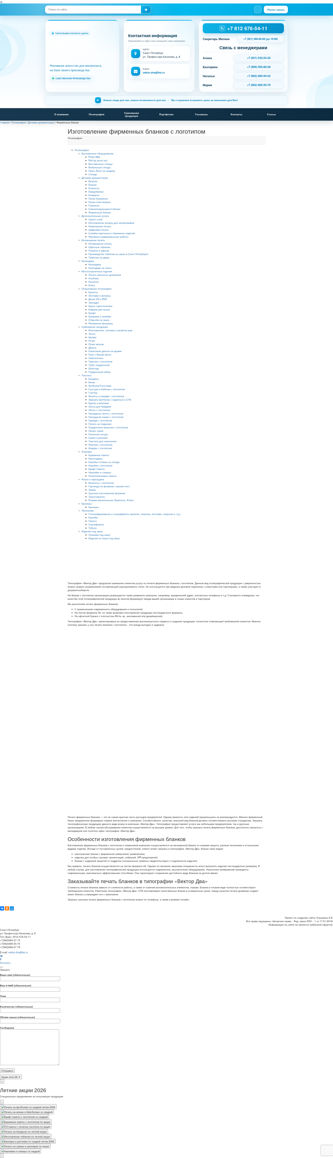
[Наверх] (1, 1)
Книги (91, 285)
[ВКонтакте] (2, 908)
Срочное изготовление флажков (106, 493)
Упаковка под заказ (99, 534)
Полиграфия (96, 114)
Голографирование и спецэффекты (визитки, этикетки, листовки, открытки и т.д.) (134, 514)
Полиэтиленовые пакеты (102, 476)
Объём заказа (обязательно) (17, 1017)
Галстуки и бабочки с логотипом (106, 389)
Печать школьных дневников (104, 274)
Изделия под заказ (92, 531)
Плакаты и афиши (98, 250)
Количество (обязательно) (16, 1006)
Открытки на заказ (98, 320)
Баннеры (87, 503)
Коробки (93, 517)
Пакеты (92, 521)
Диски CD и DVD (97, 299)
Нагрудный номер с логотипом (105, 417)
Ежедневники (96, 191)
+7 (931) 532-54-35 (259, 58)
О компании (61, 114)
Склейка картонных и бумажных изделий (111, 233)
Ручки (91, 340)
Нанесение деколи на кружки (105, 351)
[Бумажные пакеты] (26, 1121)
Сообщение (7, 1027)
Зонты (91, 333)
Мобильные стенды (99, 167)
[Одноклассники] (7, 908)
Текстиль (87, 375)
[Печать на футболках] (28, 1106)
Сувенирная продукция (131, 114)
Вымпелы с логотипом (101, 482)
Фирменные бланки (99, 212)
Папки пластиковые (99, 202)
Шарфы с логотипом (100, 448)
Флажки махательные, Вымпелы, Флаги (111, 500)
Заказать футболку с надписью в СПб (109, 399)
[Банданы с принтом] (24, 1131)
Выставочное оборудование (97, 153)
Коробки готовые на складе (103, 462)
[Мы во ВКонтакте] (258, 9)
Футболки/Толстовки (99, 385)
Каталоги (93, 281)
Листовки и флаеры (99, 295)
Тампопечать (95, 358)
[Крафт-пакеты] (24, 1116)
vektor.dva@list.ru (154, 72)
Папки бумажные (98, 198)
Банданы (93, 378)
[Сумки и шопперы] (25, 1146)
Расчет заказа (275, 9)
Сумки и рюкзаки (98, 437)
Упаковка (87, 451)
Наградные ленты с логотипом (105, 413)
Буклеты (93, 292)
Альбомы (93, 278)
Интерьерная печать (93, 240)
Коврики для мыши (99, 309)
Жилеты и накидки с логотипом (106, 396)
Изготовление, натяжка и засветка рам (110, 330)
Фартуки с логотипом (100, 444)
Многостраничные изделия (97, 271)
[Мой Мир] (12, 908)
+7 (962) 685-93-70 (259, 85)
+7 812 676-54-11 (247, 28)
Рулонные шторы (98, 434)
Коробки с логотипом (100, 465)
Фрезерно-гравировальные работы (108, 236)
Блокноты (93, 188)
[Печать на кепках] (27, 1111)
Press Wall (94, 157)
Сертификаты (96, 524)
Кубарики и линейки (99, 316)
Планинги (93, 205)
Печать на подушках (100, 424)
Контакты (236, 114)
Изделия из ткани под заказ (104, 538)
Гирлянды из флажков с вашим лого (109, 486)
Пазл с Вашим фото (99, 354)
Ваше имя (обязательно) (15, 975)
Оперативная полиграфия (97, 288)
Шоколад (93, 368)
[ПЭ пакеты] (26, 1126)
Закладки (93, 302)
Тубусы (92, 528)
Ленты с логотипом (99, 410)
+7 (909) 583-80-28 (259, 67)
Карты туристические (100, 306)
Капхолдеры (95, 458)
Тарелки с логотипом (100, 361)
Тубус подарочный (99, 365)
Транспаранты (96, 496)
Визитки (92, 181)
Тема (3, 996)
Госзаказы (201, 114)
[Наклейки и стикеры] (20, 1150)
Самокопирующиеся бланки (104, 209)
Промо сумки (95, 430)
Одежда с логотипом (100, 420)
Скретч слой (95, 219)
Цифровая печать (98, 229)
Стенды (92, 174)
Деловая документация (95, 177)
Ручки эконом (96, 344)
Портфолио (166, 114)
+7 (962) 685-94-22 (259, 76)
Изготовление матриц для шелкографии (111, 222)
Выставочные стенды (100, 164)
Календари (88, 261)
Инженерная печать (99, 226)
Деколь (92, 347)
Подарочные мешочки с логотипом (108, 427)
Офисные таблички (99, 247)
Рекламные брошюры (100, 323)
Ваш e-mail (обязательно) (15, 985)
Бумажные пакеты (98, 455)
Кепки (91, 382)
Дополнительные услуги (95, 216)
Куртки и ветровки (98, 403)
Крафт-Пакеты (96, 469)
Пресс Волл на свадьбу (101, 170)
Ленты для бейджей (99, 406)
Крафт (92, 313)
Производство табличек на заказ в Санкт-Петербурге (118, 254)
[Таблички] (25, 1136)
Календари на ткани (99, 268)
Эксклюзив (87, 510)
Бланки (92, 184)
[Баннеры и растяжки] (28, 1141)
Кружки (92, 337)
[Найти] (146, 9)
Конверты (93, 195)
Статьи (271, 114)
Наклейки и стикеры (99, 472)
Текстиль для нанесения (102, 441)
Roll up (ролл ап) (98, 160)
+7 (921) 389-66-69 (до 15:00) (260, 39)
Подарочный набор (99, 372)
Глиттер (92, 392)
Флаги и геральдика (93, 479)
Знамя (92, 489)
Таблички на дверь (99, 257)
